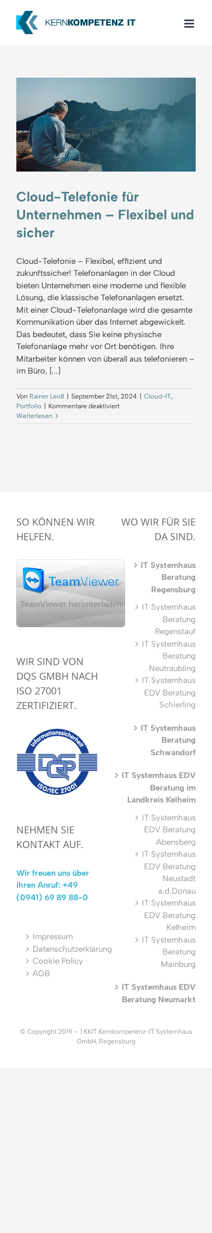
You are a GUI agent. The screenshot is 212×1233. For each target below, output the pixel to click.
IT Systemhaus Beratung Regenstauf (169, 619)
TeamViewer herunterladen (71, 604)
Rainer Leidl (46, 396)
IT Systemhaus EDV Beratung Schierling (169, 692)
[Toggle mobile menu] (190, 23)
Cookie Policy (58, 961)
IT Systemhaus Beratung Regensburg (168, 577)
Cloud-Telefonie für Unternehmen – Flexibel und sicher (105, 214)
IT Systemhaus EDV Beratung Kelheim (169, 915)
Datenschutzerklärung (72, 949)
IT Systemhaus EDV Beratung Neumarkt (159, 993)
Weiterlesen (34, 416)
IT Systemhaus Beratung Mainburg (169, 952)
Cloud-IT (157, 396)
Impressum (53, 936)
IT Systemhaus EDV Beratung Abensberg (169, 830)
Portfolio (28, 406)
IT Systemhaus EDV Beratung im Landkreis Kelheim (159, 787)
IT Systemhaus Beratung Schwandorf (168, 740)
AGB (41, 973)
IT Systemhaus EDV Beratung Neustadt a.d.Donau (169, 872)
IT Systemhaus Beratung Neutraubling (169, 656)
